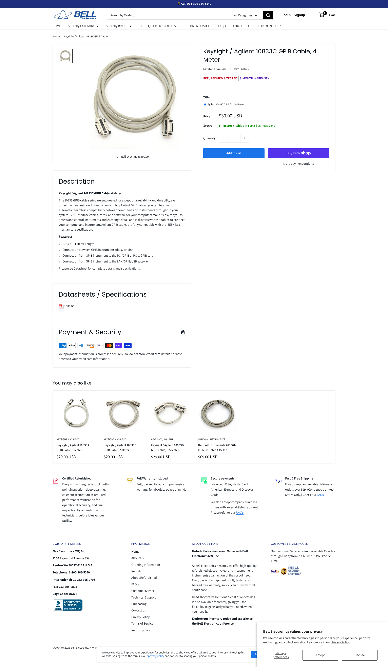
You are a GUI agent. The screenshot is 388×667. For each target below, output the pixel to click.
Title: (206, 97)
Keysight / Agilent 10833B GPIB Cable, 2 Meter (120, 447)
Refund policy (140, 630)
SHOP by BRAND (117, 26)
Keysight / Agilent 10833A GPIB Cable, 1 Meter (73, 447)
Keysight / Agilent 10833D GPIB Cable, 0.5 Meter (167, 447)
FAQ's (222, 26)
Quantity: (209, 138)
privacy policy (156, 656)
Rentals (136, 571)
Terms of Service (142, 623)
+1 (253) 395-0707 (269, 26)
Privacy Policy (140, 617)
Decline (360, 655)
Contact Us (138, 610)
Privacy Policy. (340, 642)
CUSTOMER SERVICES (197, 26)
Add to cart (233, 153)
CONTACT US (241, 26)
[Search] (268, 15)
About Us (137, 558)
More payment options (298, 163)
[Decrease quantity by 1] (223, 138)
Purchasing (139, 604)
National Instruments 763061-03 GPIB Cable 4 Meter (217, 447)
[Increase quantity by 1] (244, 138)
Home (56, 36)
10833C (69, 306)
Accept (320, 655)
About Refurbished (144, 577)
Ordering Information (145, 565)
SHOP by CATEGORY (81, 26)
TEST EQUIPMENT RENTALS (157, 26)
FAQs (320, 495)
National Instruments (211, 439)
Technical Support (143, 597)
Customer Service (143, 591)
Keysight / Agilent (215, 69)
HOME (57, 26)
